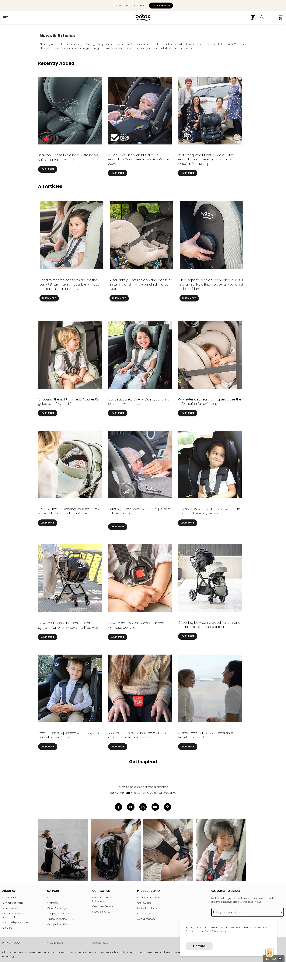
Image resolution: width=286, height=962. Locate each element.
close (280, 959)
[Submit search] (262, 17)
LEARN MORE (47, 169)
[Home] (143, 17)
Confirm (199, 946)
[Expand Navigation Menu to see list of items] (5, 17)
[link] (70, 110)
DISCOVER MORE (161, 5)
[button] (281, 17)
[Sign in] (271, 17)
